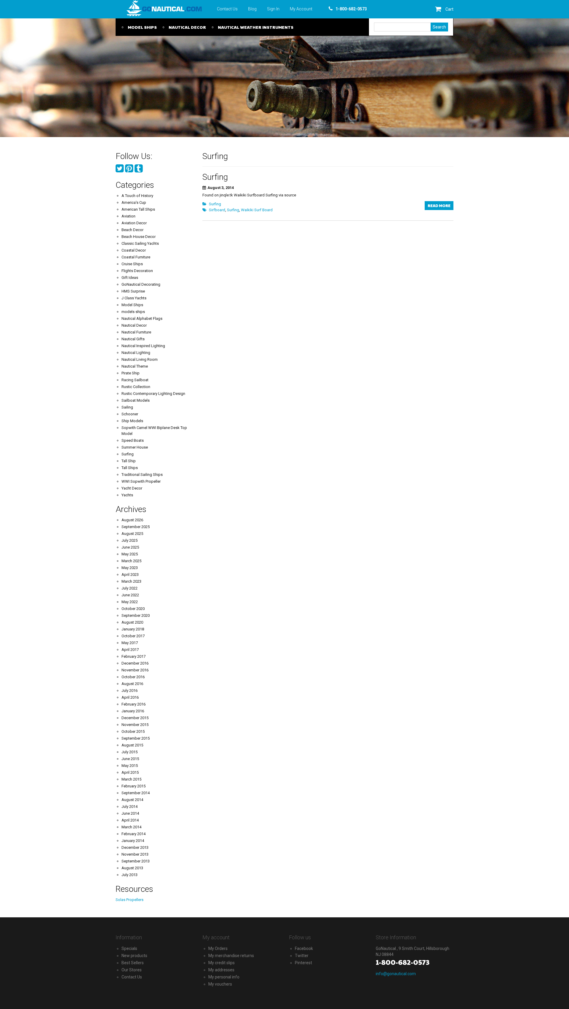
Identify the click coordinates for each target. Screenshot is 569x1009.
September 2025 (136, 527)
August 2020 (132, 622)
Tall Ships (130, 467)
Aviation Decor (134, 223)
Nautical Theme (135, 366)
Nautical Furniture (136, 332)
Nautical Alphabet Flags (142, 318)
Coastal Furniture (136, 257)
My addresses (221, 969)
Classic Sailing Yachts (140, 243)
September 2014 (136, 793)
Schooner (130, 414)
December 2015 (135, 718)
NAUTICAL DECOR (187, 27)
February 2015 (134, 786)
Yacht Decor (132, 488)
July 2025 (130, 540)
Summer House (135, 447)
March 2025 (131, 561)
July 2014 (130, 806)
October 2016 (133, 677)
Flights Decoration (137, 270)
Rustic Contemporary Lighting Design (153, 393)
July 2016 (130, 690)
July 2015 (130, 752)
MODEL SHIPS (142, 27)
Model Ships (132, 305)
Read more (439, 205)
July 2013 (130, 875)
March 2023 (131, 581)
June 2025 (130, 547)
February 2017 (134, 656)
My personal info (223, 977)
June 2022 (130, 595)
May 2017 (130, 643)
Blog (252, 9)
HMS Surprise (133, 291)
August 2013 (132, 868)
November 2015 (135, 724)
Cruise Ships (132, 264)
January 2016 (133, 711)
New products (134, 955)
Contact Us (227, 9)
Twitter (302, 955)
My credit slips (221, 962)
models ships (133, 311)
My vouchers (220, 984)
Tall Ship (129, 461)
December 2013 (135, 847)
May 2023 (130, 567)
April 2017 (130, 649)
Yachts (127, 495)
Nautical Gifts (133, 339)
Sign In (273, 9)
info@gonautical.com (396, 973)
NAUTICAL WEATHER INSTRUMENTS (255, 27)
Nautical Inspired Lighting (143, 346)
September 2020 (136, 615)
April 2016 (130, 697)
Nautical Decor (134, 325)
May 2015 (130, 765)
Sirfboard (217, 210)
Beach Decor (132, 230)
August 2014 (132, 799)
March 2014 (131, 827)
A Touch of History (137, 195)
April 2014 (130, 820)
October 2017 (133, 636)
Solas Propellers (129, 899)
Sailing (127, 407)
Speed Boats (133, 440)
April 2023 (130, 574)
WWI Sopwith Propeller (141, 481)
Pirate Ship (131, 373)
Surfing (215, 177)
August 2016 (132, 683)
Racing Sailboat (135, 380)
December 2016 (135, 663)
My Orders (218, 948)
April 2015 (130, 772)
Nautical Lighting (136, 352)
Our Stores (132, 969)
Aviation (128, 216)
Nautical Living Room (140, 359)
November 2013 (135, 854)
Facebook (304, 948)
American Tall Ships (138, 209)
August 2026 (132, 520)
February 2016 (134, 704)
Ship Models (132, 421)
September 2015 (136, 738)
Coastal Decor (134, 250)
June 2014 (130, 813)
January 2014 (133, 840)
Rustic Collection (136, 386)
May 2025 (130, 554)
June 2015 (130, 759)
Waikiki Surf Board (257, 210)
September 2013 (136, 861)
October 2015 (133, 731)
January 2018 (133, 629)
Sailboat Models (136, 400)
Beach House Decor (139, 236)
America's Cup (134, 202)
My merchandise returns (231, 955)
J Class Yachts (134, 298)
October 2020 (133, 608)
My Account (301, 9)
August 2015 (132, 745)
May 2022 (130, 602)
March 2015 (131, 779)
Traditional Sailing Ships (142, 474)
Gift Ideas (130, 277)
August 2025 (132, 533)
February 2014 (134, 834)
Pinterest (303, 962)
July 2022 (130, 588)
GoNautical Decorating (141, 284)
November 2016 (135, 670)
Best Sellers (133, 962)
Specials (129, 948)
